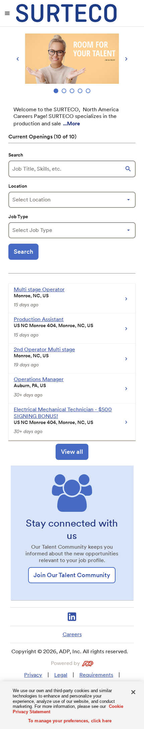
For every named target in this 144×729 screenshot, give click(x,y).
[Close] (133, 692)
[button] (129, 169)
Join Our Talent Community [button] (71, 575)
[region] (72, 64)
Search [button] (23, 251)
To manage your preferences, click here (70, 720)
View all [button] (72, 451)
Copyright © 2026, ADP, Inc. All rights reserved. (69, 651)
